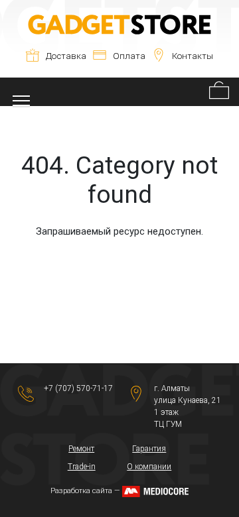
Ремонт (81, 448)
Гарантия (149, 448)
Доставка (66, 56)
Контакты (192, 56)
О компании (149, 466)
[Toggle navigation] (21, 91)
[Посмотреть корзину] (219, 91)
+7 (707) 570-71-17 (78, 388)
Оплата (129, 56)
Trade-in (82, 466)
